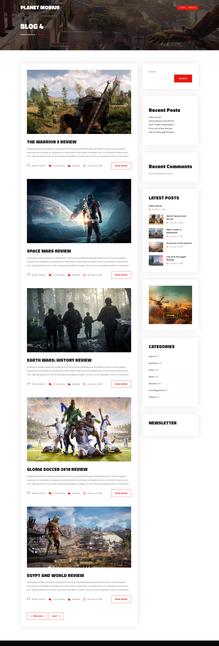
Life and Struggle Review (161, 132)
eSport (152, 356)
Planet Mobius (40, 7)
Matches (153, 363)
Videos (152, 397)
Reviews (76, 165)
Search (152, 71)
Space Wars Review (49, 250)
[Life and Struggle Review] (156, 260)
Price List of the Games (160, 128)
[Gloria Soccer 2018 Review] (81, 429)
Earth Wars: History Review (59, 360)
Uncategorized (156, 390)
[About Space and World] (156, 219)
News (152, 369)
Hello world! (155, 117)
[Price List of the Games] (156, 246)
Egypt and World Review (55, 575)
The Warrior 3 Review (51, 141)
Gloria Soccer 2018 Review (57, 469)
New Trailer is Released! (161, 124)
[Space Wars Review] (81, 210)
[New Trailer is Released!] (156, 233)
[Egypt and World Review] (81, 536)
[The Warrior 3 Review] (81, 101)
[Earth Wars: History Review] (81, 320)
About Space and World (161, 120)
